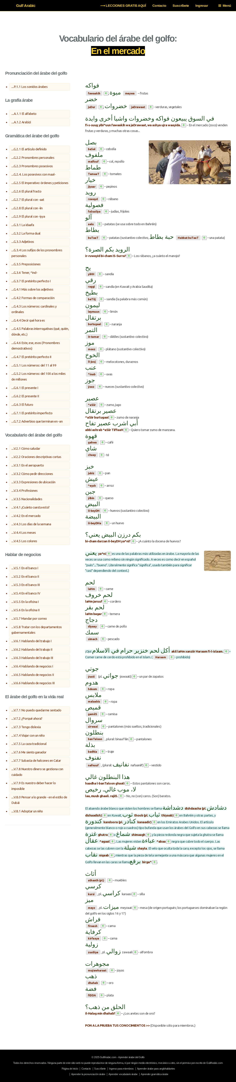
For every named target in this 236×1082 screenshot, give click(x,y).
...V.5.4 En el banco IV (25, 593)
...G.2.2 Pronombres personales (32, 157)
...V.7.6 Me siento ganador (28, 752)
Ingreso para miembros (121, 1068)
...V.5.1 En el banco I (24, 568)
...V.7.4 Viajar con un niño (28, 735)
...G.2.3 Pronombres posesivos (32, 166)
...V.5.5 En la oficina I (25, 602)
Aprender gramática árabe (154, 1074)
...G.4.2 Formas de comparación (32, 298)
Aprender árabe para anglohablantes (156, 1068)
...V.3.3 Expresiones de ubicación (33, 482)
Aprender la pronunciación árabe (88, 1074)
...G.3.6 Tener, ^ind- (24, 272)
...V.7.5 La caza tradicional (28, 744)
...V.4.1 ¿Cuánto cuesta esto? (30, 507)
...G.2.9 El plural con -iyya (28, 216)
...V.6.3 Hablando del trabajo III (32, 658)
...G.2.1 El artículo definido (28, 149)
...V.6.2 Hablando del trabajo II (31, 649)
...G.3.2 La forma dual (25, 233)
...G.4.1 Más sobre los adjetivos (32, 289)
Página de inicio (70, 1068)
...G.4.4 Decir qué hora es (28, 320)
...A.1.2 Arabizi (21, 122)
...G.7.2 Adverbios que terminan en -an (37, 421)
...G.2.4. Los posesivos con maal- (33, 174)
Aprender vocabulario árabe (123, 1074)
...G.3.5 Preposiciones (26, 264)
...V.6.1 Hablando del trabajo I (31, 641)
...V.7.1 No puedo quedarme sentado (36, 710)
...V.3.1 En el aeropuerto (27, 465)
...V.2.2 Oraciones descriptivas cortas (36, 457)
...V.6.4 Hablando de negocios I (32, 666)
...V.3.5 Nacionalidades (26, 499)
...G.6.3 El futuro (22, 404)
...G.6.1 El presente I (24, 388)
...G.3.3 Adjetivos (22, 242)
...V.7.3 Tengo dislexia (26, 727)
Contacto (159, 5)
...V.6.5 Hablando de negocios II (32, 675)
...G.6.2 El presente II (25, 396)
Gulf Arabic (25, 5)
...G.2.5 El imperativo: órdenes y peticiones (39, 183)
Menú (227, 5)
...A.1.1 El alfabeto (23, 114)
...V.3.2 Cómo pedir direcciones (32, 474)
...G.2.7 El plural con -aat (27, 199)
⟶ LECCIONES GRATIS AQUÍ (123, 5)
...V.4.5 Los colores (24, 541)
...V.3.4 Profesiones (24, 490)
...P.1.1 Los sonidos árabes (29, 87)
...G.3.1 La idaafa (22, 225)
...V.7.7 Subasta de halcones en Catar (36, 760)
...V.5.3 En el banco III (25, 585)
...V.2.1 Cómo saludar (25, 448)
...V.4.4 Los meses (23, 532)
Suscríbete (181, 5)
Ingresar (201, 5)
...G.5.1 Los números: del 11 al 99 (33, 365)
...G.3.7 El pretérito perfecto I (30, 281)
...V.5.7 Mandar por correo (29, 618)
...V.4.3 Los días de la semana (31, 524)
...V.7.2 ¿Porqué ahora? (26, 718)
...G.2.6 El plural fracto (26, 191)
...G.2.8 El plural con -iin (27, 208)
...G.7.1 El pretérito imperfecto (31, 413)
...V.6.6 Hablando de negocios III (33, 683)
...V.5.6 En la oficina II (25, 610)
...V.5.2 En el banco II (25, 576)
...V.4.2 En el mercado (26, 516)
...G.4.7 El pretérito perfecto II (31, 357)
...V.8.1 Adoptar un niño (27, 811)
